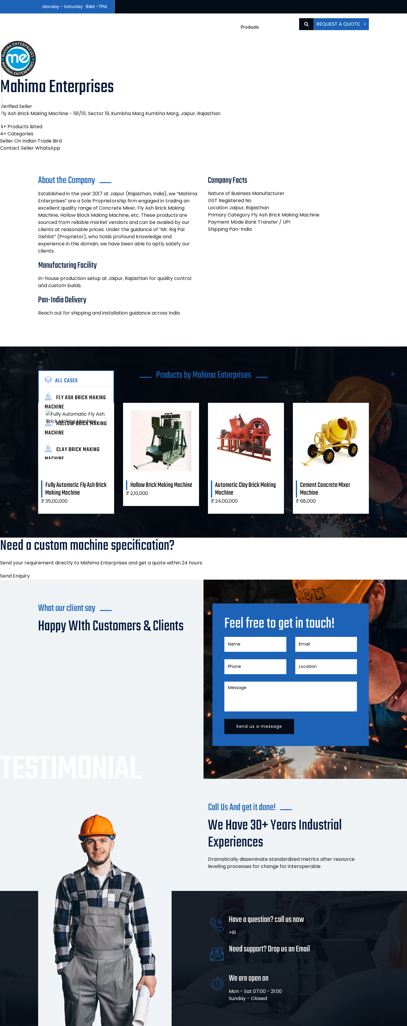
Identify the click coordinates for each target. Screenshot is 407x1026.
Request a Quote (338, 24)
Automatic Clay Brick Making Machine (245, 489)
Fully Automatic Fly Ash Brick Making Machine (76, 489)
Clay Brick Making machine (72, 454)
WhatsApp (47, 148)
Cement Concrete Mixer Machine (325, 489)
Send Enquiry (15, 575)
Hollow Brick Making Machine (76, 428)
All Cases (66, 381)
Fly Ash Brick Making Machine (75, 402)
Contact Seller (17, 148)
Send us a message (259, 726)
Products (250, 27)
